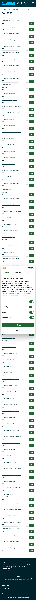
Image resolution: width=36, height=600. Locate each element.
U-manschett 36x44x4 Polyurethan (10, 455)
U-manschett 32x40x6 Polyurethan (10, 183)
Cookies (4, 571)
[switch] (31, 307)
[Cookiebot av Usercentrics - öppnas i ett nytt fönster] (26, 268)
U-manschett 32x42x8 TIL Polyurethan (11, 246)
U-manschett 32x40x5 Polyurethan (10, 170)
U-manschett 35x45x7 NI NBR (9, 391)
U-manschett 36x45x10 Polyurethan (11, 481)
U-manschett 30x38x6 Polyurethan (10, 33)
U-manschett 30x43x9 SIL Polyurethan (11, 113)
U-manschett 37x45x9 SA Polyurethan (11, 516)
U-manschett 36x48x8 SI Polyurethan (11, 503)
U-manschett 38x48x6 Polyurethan (10, 535)
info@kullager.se (6, 568)
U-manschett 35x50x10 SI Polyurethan (11, 436)
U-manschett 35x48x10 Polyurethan (11, 417)
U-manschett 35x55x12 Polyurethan (11, 449)
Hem (3, 9)
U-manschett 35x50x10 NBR (8, 423)
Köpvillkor (9, 571)
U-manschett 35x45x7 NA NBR (9, 385)
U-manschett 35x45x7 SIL (8, 398)
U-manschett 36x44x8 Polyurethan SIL (11, 475)
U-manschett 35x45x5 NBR (8, 366)
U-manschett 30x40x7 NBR (8, 72)
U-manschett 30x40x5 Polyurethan (10, 59)
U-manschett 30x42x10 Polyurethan (11, 93)
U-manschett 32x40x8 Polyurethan (10, 198)
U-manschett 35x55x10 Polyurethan (11, 443)
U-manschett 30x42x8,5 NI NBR (9, 100)
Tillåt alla (18, 325)
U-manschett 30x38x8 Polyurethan (10, 40)
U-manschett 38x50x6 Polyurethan (10, 541)
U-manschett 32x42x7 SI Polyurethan (11, 230)
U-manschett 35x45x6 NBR (8, 372)
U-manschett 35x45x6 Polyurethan (10, 379)
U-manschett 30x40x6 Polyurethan (10, 65)
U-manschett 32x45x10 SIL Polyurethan (11, 265)
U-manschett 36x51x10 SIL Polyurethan (11, 509)
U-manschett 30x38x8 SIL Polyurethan (11, 46)
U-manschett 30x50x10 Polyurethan (11, 145)
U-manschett (14, 9)
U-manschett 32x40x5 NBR (8, 164)
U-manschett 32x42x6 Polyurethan (10, 217)
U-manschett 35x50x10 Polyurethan (11, 430)
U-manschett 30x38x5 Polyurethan (10, 20)
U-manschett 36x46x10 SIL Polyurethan (11, 487)
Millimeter (20, 9)
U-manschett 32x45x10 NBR (8, 252)
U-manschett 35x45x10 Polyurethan (11, 359)
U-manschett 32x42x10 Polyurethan (11, 205)
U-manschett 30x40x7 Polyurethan (10, 78)
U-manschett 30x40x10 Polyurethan (11, 52)
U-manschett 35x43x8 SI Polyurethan (11, 353)
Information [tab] (18, 272)
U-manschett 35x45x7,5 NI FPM (9, 404)
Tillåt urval (18, 330)
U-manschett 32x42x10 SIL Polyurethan (11, 211)
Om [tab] (29, 272)
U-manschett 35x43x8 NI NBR (9, 347)
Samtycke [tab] (6, 272)
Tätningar (7, 9)
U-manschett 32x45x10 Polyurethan (11, 258)
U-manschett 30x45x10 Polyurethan (11, 125)
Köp (31, 23)
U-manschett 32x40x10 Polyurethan (11, 157)
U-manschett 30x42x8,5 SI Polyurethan (11, 106)
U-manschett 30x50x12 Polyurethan (11, 151)
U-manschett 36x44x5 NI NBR (9, 462)
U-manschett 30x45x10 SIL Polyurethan (11, 132)
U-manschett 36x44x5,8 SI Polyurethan (11, 468)
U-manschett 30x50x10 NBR (8, 138)
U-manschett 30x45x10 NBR (8, 119)
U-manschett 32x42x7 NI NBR (9, 224)
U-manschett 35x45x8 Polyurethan (10, 411)
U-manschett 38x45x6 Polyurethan (10, 528)
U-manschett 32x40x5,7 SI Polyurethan (11, 177)
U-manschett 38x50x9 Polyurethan (10, 548)
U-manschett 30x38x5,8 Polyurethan (11, 27)
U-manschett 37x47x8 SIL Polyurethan (11, 522)
